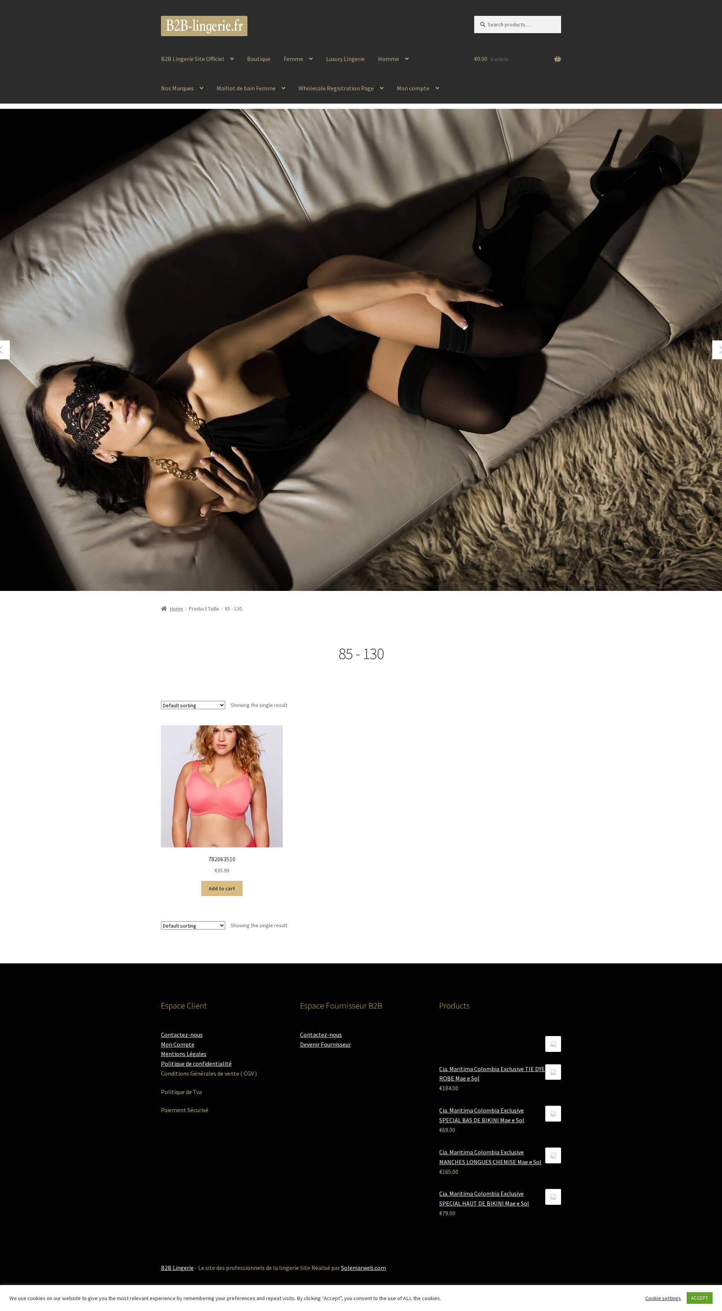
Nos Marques (177, 88)
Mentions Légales (183, 1054)
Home (176, 608)
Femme (293, 59)
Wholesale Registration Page (336, 88)
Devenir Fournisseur (325, 1044)
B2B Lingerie (177, 1267)
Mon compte (413, 88)
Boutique (258, 59)
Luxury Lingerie (345, 59)
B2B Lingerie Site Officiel (192, 59)
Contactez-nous (182, 1034)
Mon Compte (177, 1044)
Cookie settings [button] (663, 1298)
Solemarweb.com (363, 1267)
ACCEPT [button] (699, 1298)
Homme (388, 59)
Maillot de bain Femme (246, 88)
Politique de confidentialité (196, 1063)
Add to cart (222, 888)
